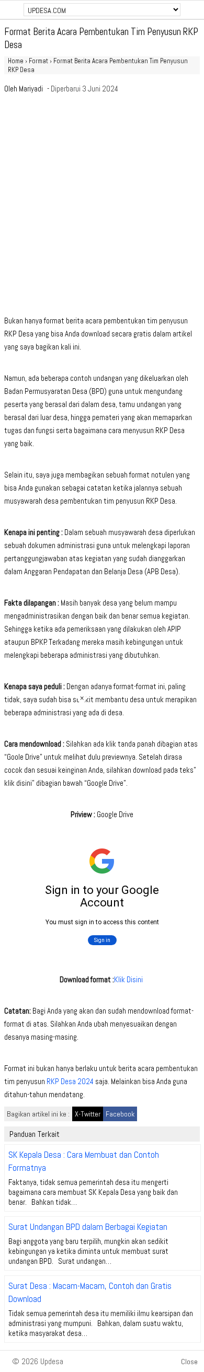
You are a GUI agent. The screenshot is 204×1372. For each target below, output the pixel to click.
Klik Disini (129, 979)
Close (189, 1361)
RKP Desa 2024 (70, 1081)
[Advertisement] (102, 207)
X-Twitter (87, 1114)
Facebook (120, 1114)
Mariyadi (31, 89)
